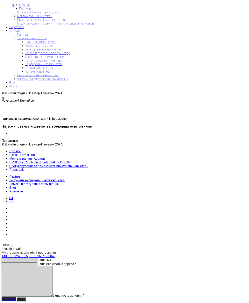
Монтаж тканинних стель (34, 16)
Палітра (22, 34)
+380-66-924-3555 (15, 256)
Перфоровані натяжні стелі (43, 64)
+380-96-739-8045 (42, 256)
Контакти (15, 86)
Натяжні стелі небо (38, 71)
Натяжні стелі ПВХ (22, 155)
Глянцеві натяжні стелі (40, 42)
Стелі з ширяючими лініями (44, 57)
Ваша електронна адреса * (57, 264)
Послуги (25, 9)
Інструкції (16, 31)
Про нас (24, 5)
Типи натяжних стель (32, 38)
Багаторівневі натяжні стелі (44, 49)
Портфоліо (16, 27)
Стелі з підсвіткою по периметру (47, 53)
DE (13, 5)
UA (4, 5)
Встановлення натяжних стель (38, 12)
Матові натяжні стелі (39, 46)
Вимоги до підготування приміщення (42, 79)
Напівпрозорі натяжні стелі (44, 60)
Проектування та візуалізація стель (42, 20)
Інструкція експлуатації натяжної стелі (37, 180)
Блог (12, 83)
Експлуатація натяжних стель (38, 75)
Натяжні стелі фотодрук (41, 68)
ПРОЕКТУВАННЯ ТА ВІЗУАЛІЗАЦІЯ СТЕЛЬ (39, 162)
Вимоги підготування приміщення (34, 184)
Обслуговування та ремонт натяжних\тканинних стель (55, 23)
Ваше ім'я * (46, 260)
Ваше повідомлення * (68, 295)
